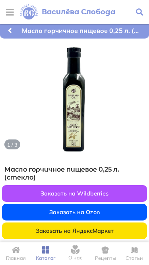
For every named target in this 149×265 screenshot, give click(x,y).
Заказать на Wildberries (74, 193)
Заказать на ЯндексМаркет (75, 230)
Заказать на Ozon (74, 212)
